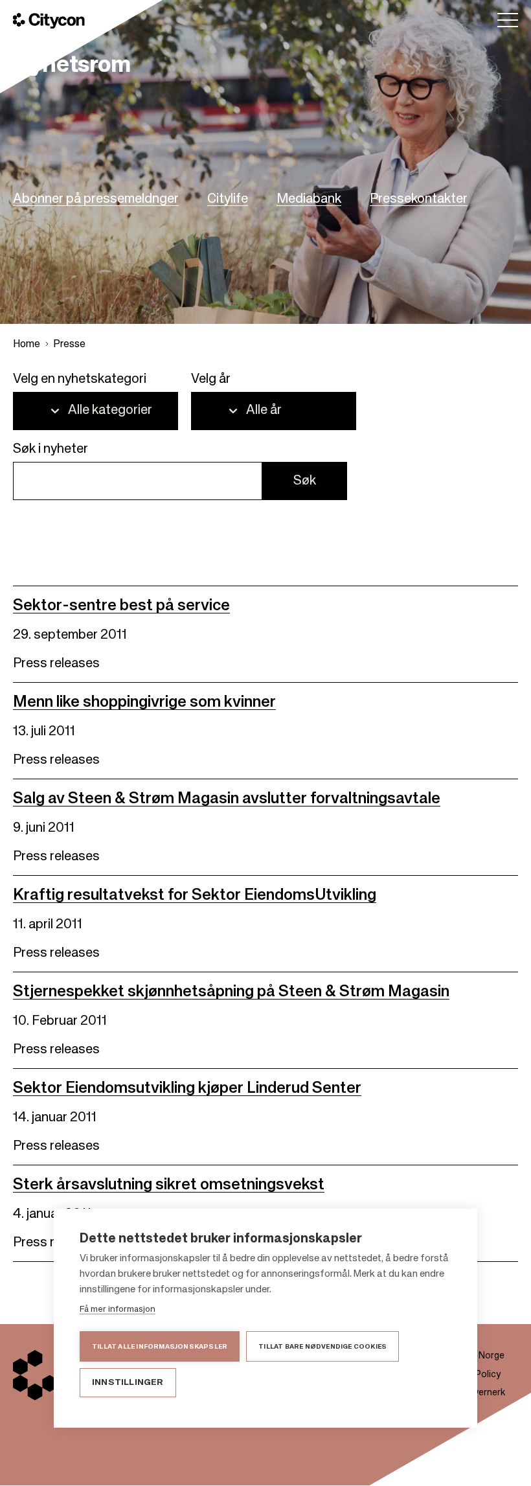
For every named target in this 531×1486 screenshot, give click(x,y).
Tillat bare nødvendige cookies (322, 1346)
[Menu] (507, 20)
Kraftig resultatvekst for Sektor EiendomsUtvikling (194, 895)
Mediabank (309, 199)
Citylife (227, 199)
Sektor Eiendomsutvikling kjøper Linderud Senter (187, 1088)
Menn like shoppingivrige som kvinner (144, 702)
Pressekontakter (419, 199)
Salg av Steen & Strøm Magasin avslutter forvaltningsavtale (226, 798)
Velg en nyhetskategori (79, 379)
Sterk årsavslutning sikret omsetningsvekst (168, 1185)
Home (26, 344)
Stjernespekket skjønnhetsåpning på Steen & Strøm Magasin (231, 992)
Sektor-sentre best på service (121, 605)
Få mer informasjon (117, 1309)
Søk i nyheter (50, 449)
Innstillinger (128, 1382)
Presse (69, 344)
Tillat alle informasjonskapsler (159, 1346)
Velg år (211, 379)
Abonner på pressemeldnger (96, 199)
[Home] (49, 21)
